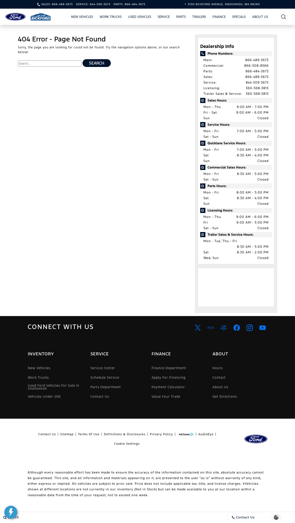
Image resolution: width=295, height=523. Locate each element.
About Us (260, 17)
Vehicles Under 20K (44, 396)
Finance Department (169, 368)
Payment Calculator (168, 387)
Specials (239, 17)
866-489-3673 (257, 60)
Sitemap (67, 434)
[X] (198, 327)
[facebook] (236, 327)
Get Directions (225, 396)
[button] (284, 17)
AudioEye (206, 434)
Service (164, 17)
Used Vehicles (139, 17)
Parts (181, 17)
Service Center (102, 368)
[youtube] (262, 327)
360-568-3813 (257, 88)
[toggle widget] (10, 512)
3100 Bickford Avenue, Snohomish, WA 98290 (224, 4)
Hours (218, 368)
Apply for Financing (169, 377)
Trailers (199, 17)
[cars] (211, 327)
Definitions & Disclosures (125, 434)
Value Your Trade (166, 396)
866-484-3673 (257, 71)
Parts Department (105, 387)
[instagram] (249, 327)
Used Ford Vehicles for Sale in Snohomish (53, 387)
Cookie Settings (127, 444)
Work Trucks (111, 17)
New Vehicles (82, 17)
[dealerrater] (223, 327)
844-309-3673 (257, 82)
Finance (219, 17)
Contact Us (99, 396)
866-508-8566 (256, 66)
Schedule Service (104, 377)
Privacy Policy (161, 434)
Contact (219, 377)
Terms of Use (89, 434)
